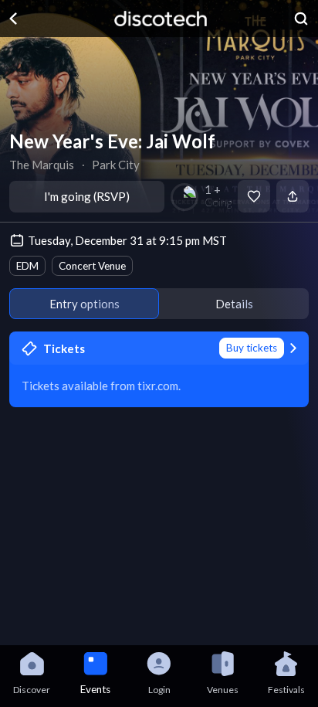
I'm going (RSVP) (87, 196)
